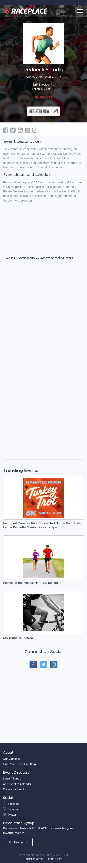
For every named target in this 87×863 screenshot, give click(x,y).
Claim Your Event (13, 789)
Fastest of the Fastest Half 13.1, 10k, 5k (30, 583)
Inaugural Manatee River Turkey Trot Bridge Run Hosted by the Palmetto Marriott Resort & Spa (43, 525)
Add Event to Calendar (17, 784)
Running (40, 96)
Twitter (12, 814)
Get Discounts (18, 842)
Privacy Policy (54, 858)
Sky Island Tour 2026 (18, 638)
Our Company (11, 759)
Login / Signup (12, 778)
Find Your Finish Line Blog (19, 764)
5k (50, 96)
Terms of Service (35, 858)
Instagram (14, 809)
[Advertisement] (43, 229)
